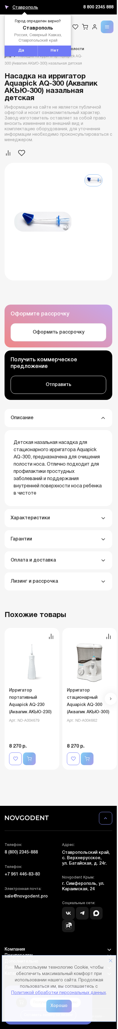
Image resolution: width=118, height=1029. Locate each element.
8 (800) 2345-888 (21, 852)
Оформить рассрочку (58, 332)
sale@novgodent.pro (26, 896)
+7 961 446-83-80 (22, 874)
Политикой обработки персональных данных (58, 993)
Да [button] (21, 50)
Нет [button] (55, 50)
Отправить (58, 385)
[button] (111, 699)
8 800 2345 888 (98, 7)
